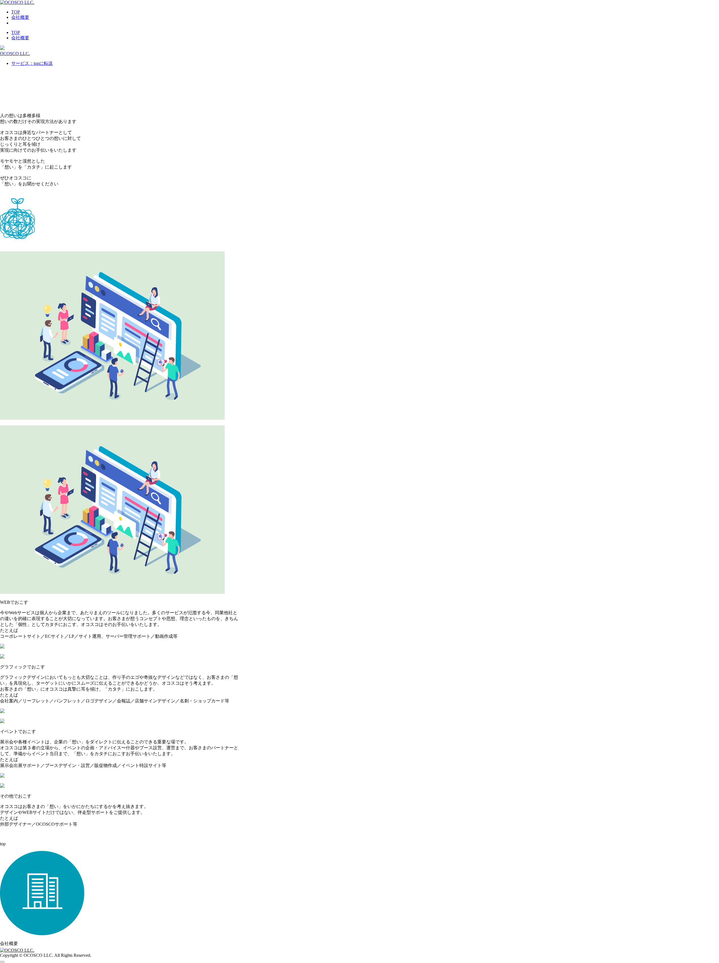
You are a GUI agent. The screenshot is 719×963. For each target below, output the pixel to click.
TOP (15, 12)
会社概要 (20, 17)
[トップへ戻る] (2, 962)
